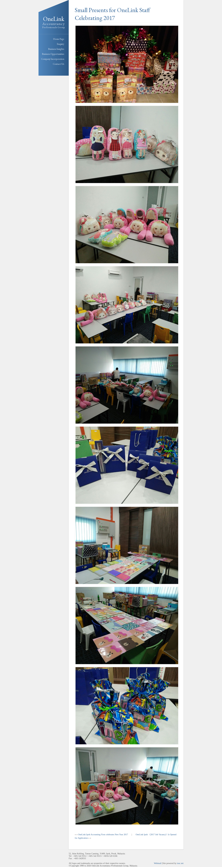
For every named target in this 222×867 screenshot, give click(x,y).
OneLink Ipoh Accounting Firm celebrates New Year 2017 (103, 834)
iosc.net (180, 863)
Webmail (157, 863)
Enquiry (60, 44)
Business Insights (56, 49)
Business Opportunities (53, 54)
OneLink (53, 22)
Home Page (58, 39)
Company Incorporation (52, 59)
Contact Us (58, 64)
